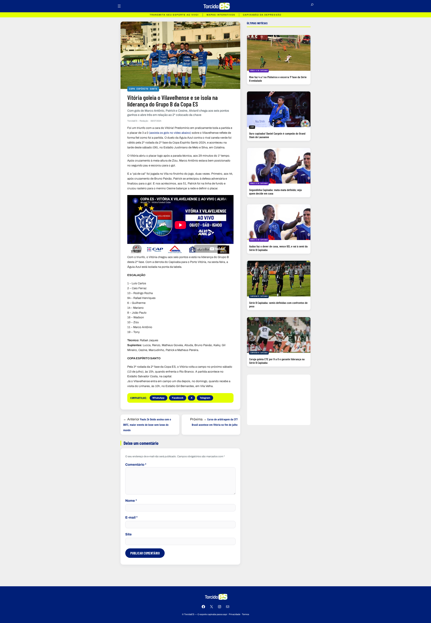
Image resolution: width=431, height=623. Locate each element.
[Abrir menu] (119, 6)
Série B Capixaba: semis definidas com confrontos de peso (278, 304)
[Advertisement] (279, 399)
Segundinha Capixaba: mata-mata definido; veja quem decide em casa (275, 191)
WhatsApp (158, 397)
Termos (245, 614)
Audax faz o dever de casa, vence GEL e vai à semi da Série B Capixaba (278, 248)
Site (128, 534)
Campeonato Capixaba (259, 296)
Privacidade (234, 614)
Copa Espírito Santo (143, 88)
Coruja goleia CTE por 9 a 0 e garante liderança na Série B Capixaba (277, 360)
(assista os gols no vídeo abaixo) (170, 132)
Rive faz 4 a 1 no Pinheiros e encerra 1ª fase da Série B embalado (278, 78)
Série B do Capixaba (259, 71)
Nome (131, 500)
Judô (252, 127)
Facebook (177, 397)
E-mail (131, 517)
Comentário (135, 464)
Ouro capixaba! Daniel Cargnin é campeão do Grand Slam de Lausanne (277, 135)
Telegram (205, 397)
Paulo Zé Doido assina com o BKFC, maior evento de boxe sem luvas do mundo (147, 424)
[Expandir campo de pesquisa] (312, 6)
